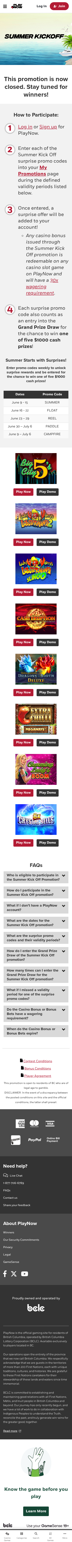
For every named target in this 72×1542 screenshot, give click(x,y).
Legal (7, 1254)
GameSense (11, 1262)
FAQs (6, 1190)
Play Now (23, 492)
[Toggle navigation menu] (5, 6)
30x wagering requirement (42, 286)
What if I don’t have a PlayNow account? (32, 907)
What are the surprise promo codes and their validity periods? (33, 937)
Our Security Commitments (21, 1240)
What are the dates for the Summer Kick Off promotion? (30, 922)
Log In (42, 6)
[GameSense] (46, 1525)
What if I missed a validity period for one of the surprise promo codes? (30, 994)
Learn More (36, 1511)
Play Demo (47, 492)
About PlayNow (20, 1223)
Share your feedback (16, 1205)
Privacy (8, 1247)
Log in (25, 127)
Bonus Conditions (37, 1069)
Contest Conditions (37, 1061)
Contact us (10, 1197)
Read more (10, 1431)
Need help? (15, 1166)
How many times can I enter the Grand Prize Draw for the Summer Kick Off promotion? (32, 974)
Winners (8, 1232)
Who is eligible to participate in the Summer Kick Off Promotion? (33, 877)
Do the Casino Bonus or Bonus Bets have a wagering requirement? (31, 1013)
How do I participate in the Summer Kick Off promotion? (30, 892)
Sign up (48, 127)
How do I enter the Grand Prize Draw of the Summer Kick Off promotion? (32, 955)
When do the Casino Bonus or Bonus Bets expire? (31, 1031)
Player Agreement (37, 1076)
